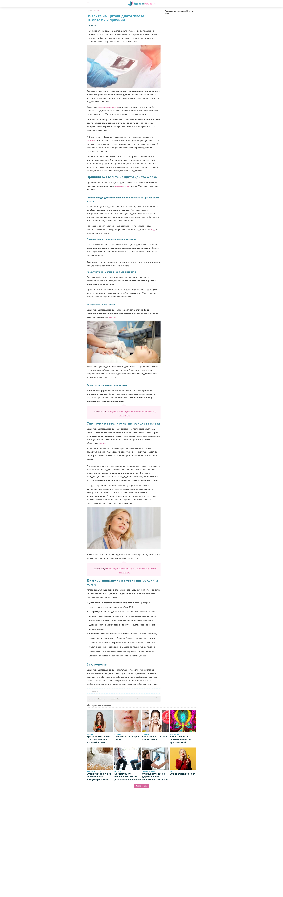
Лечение (117, 734)
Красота (145, 734)
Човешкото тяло (94, 771)
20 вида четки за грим (182, 773)
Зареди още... (141, 786)
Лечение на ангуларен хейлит (127, 738)
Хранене (90, 734)
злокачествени (122, 186)
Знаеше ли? (174, 734)
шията (102, 443)
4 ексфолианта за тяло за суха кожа (155, 738)
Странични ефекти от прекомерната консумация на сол (99, 776)
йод (153, 229)
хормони (91, 140)
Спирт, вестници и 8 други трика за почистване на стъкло (155, 776)
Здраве (89, 11)
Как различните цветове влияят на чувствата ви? (180, 739)
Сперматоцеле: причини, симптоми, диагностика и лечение (127, 776)
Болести (97, 11)
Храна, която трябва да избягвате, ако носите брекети (98, 739)
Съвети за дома (148, 771)
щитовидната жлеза (108, 107)
